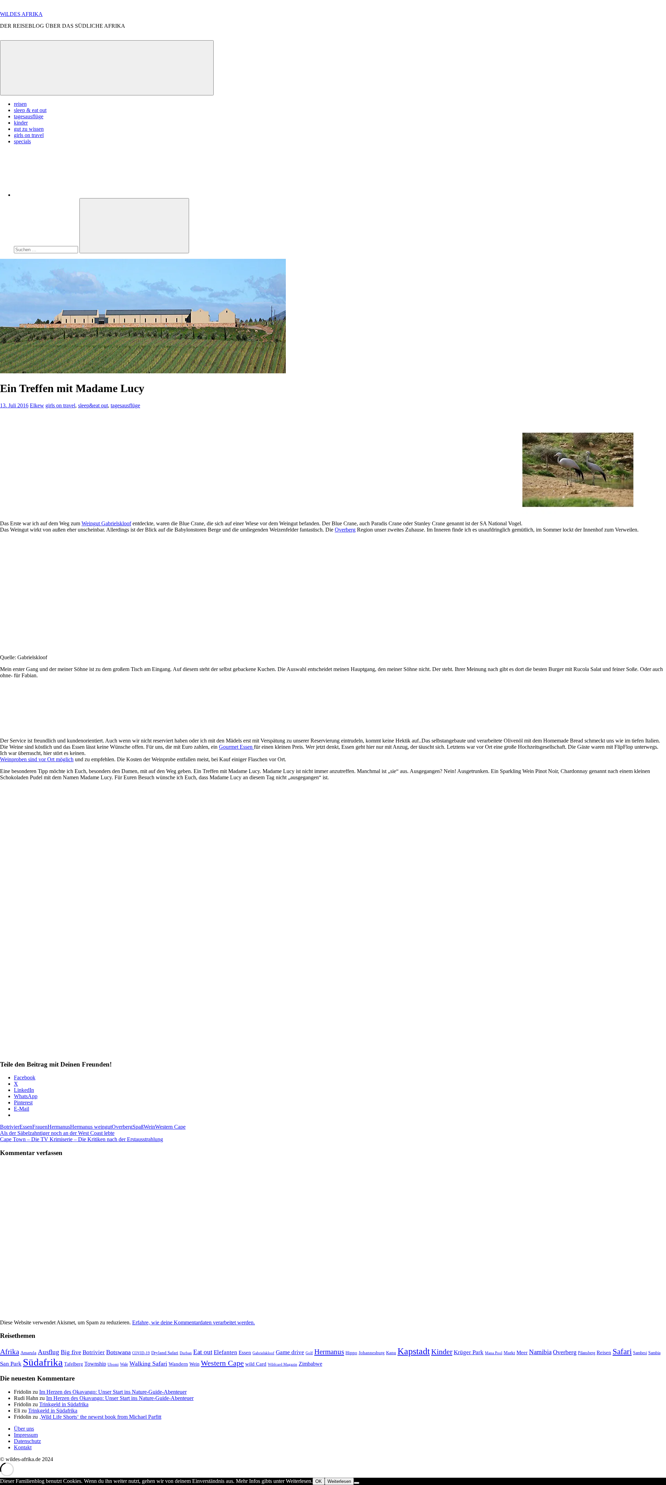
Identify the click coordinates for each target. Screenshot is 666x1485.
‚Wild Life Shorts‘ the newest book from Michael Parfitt (100, 1417)
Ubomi (113, 1364)
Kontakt (23, 1447)
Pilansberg (586, 1352)
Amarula (28, 1352)
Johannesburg (372, 1352)
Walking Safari (148, 1363)
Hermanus (59, 1127)
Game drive (290, 1352)
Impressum (26, 1435)
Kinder (441, 1352)
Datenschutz (27, 1441)
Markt (509, 1352)
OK (318, 1481)
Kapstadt (414, 1351)
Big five (71, 1352)
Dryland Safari (164, 1352)
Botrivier (9, 1127)
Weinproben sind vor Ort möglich (37, 759)
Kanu (391, 1352)
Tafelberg (73, 1364)
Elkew (37, 405)
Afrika (9, 1352)
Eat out (202, 1352)
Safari (622, 1351)
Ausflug (48, 1352)
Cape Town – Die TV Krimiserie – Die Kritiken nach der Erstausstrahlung (81, 1139)
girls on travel (29, 135)
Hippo (351, 1352)
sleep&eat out (93, 405)
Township (95, 1364)
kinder (21, 123)
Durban (186, 1353)
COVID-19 (141, 1353)
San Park (11, 1363)
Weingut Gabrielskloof (106, 523)
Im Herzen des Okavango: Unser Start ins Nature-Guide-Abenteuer (113, 1392)
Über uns (24, 1429)
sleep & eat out (30, 110)
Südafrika (43, 1362)
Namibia (540, 1352)
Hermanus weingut (91, 1127)
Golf (309, 1353)
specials (22, 141)
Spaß (138, 1127)
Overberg (345, 530)
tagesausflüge (28, 116)
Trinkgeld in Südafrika (63, 1404)
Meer (522, 1352)
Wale (124, 1364)
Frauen (40, 1127)
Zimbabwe (310, 1364)
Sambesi (640, 1352)
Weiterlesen (339, 1481)
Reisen (604, 1352)
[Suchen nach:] (46, 249)
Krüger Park (469, 1352)
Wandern (178, 1364)
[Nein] (356, 1483)
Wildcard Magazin (282, 1364)
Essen (25, 1127)
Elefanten (225, 1352)
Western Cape (170, 1127)
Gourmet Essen (236, 747)
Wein (149, 1127)
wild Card (255, 1364)
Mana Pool (493, 1353)
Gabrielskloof (263, 1353)
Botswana (118, 1352)
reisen (20, 104)
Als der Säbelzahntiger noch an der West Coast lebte (57, 1133)
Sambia (654, 1352)
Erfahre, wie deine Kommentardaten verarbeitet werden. (193, 1322)
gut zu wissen (29, 129)
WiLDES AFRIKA (21, 14)
